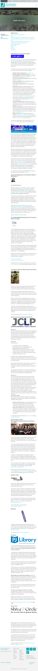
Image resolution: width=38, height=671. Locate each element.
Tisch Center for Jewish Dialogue (23, 115)
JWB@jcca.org (25, 528)
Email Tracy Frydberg (20, 117)
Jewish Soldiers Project (15, 44)
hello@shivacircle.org (18, 644)
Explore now (25, 82)
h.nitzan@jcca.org (17, 500)
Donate (14, 658)
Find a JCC (21, 652)
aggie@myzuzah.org (15, 529)
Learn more (33, 74)
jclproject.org (29, 415)
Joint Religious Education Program (24, 164)
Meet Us (15, 650)
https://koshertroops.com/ (16, 506)
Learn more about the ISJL (16, 258)
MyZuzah (12, 47)
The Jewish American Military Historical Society (20, 41)
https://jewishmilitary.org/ (27, 314)
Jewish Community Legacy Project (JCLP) (19, 42)
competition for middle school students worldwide (23, 96)
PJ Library (13, 48)
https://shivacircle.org (28, 642)
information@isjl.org (15, 264)
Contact (14, 651)
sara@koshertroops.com (17, 502)
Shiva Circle (13, 49)
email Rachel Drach (19, 112)
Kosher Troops (14, 45)
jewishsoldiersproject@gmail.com (17, 467)
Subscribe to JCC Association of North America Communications (31, 657)
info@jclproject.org (16, 417)
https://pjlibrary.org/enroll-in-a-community (22, 602)
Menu (3, 8)
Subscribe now (30, 73)
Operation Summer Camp (19, 161)
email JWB (26, 172)
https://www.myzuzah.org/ (23, 532)
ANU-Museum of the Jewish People (18, 34)
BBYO (12, 36)
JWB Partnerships (4, 38)
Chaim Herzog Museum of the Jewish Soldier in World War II (23, 37)
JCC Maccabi (21, 659)
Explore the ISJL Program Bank (17, 260)
